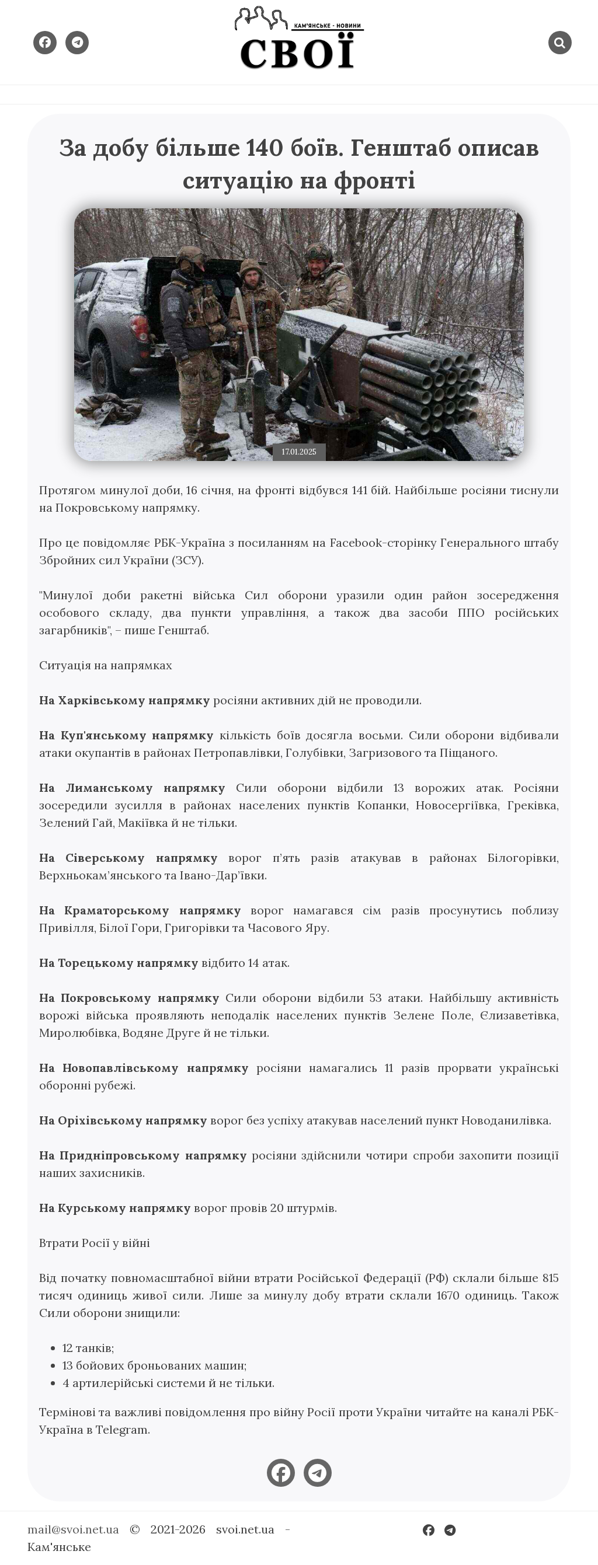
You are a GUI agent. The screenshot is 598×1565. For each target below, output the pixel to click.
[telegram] (318, 1473)
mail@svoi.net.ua (73, 1529)
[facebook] (281, 1473)
